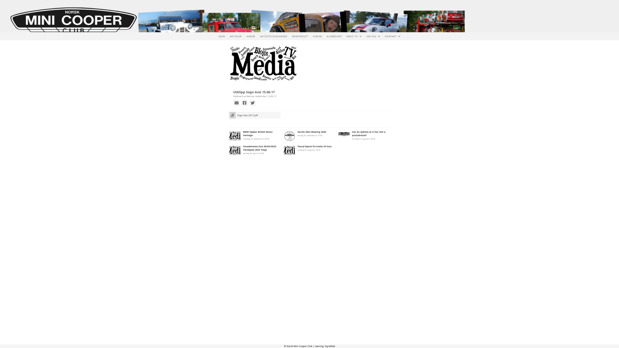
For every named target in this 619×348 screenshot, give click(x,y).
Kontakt (391, 36)
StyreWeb (330, 346)
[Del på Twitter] (252, 103)
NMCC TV (352, 36)
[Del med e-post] (236, 103)
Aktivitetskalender (273, 36)
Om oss (371, 36)
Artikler (236, 36)
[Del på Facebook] (244, 103)
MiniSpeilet (300, 36)
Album (251, 36)
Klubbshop (334, 36)
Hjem (222, 36)
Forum (317, 36)
